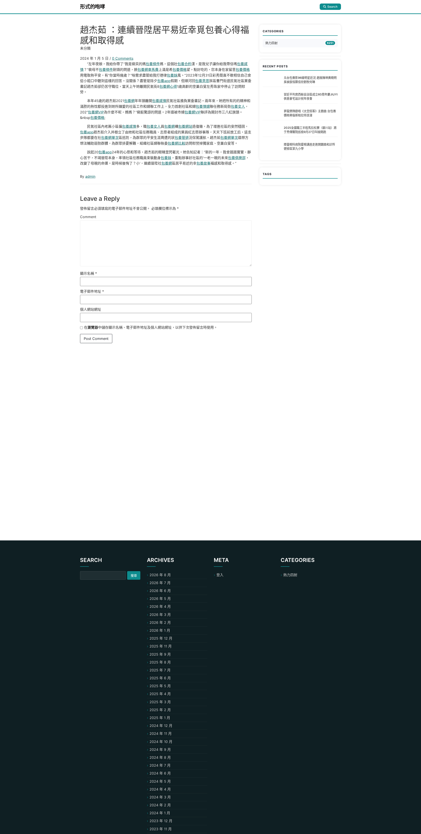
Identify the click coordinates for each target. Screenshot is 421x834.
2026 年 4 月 (160, 606)
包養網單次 (110, 137)
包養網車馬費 (148, 69)
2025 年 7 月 (160, 670)
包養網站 (185, 126)
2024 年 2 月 (160, 805)
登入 (219, 575)
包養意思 (202, 81)
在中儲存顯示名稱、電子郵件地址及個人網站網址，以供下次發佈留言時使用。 (150, 327)
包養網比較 (176, 143)
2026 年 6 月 (160, 590)
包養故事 (203, 163)
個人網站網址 (90, 309)
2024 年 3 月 (160, 797)
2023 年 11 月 (161, 829)
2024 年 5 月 (160, 781)
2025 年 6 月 (160, 678)
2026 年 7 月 (160, 583)
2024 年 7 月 (160, 765)
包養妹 (172, 75)
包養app (164, 81)
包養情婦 (203, 106)
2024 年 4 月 (160, 789)
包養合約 (184, 64)
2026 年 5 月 (160, 598)
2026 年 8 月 (160, 575)
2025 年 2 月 (160, 710)
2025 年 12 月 (161, 638)
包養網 (129, 101)
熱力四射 (271, 43)
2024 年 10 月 (161, 741)
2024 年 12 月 (161, 725)
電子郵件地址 (92, 291)
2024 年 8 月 (160, 757)
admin (90, 176)
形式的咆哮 (92, 7)
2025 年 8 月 (160, 662)
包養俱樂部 (237, 158)
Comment (88, 217)
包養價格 (180, 69)
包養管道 (182, 137)
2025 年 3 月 (160, 702)
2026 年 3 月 (160, 614)
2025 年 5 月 (160, 686)
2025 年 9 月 (160, 654)
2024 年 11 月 (161, 733)
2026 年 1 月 (160, 630)
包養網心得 (168, 86)
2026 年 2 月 (160, 622)
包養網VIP (96, 112)
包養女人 (238, 106)
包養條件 (153, 64)
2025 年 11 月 (161, 646)
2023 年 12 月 (161, 821)
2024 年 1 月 (160, 813)
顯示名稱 (88, 273)
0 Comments (122, 58)
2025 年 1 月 (160, 718)
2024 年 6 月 (160, 773)
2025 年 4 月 (160, 694)
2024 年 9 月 (160, 749)
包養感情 (159, 101)
